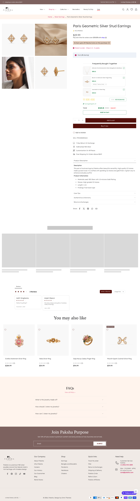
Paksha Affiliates (94, 480)
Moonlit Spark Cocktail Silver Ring (119, 359)
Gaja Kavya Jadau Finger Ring (84, 359)
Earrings (64, 461)
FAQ (89, 464)
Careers (37, 467)
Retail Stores (38, 480)
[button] (117, 99)
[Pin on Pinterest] (88, 209)
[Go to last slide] (3, 2)
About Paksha (39, 461)
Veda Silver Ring (45, 359)
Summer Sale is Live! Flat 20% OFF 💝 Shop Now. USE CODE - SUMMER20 (59, 2)
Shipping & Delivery (95, 470)
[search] (123, 9)
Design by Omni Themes (62, 498)
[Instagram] (16, 474)
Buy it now (104, 126)
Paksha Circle (93, 473)
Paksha (51, 498)
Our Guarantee (39, 473)
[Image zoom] (18, 40)
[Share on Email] (96, 209)
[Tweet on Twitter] (84, 209)
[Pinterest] (12, 474)
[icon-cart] (136, 9)
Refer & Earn (92, 477)
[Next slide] (115, 2)
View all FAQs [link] (69, 392)
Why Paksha (38, 464)
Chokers (64, 473)
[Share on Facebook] (80, 209)
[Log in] (127, 9)
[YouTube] (24, 474)
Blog (35, 477)
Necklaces (64, 470)
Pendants (64, 467)
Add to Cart (104, 112)
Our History (38, 470)
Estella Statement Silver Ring (15, 359)
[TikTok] (20, 474)
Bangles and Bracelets (69, 464)
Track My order (93, 461)
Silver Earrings (59, 17)
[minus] (75, 120)
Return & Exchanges (95, 467)
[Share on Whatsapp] (92, 209)
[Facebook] (7, 474)
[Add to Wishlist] (5, 329)
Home (50, 17)
